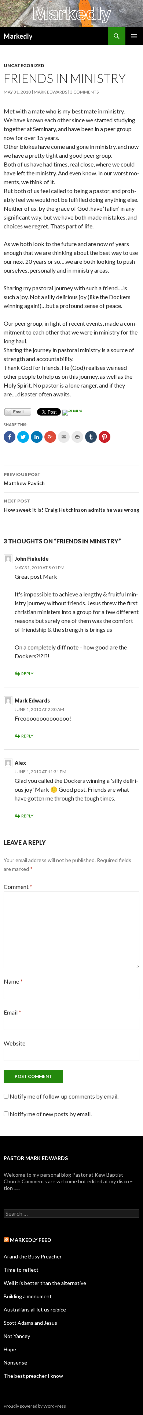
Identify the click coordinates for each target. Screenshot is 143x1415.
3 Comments (84, 92)
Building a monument (28, 1296)
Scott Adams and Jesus (30, 1323)
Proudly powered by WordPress (35, 1406)
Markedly (18, 36)
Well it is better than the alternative (45, 1283)
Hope (10, 1349)
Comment (18, 886)
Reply (27, 673)
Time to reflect (21, 1270)
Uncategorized (24, 65)
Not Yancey (17, 1336)
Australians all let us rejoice (35, 1309)
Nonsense (15, 1362)
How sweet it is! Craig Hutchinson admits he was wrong (71, 505)
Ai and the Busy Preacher (33, 1256)
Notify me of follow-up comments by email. (64, 1096)
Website (14, 1043)
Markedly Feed (30, 1240)
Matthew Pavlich (24, 479)
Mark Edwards (50, 92)
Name (13, 981)
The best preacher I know (33, 1376)
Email (12, 1012)
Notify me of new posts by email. (51, 1113)
